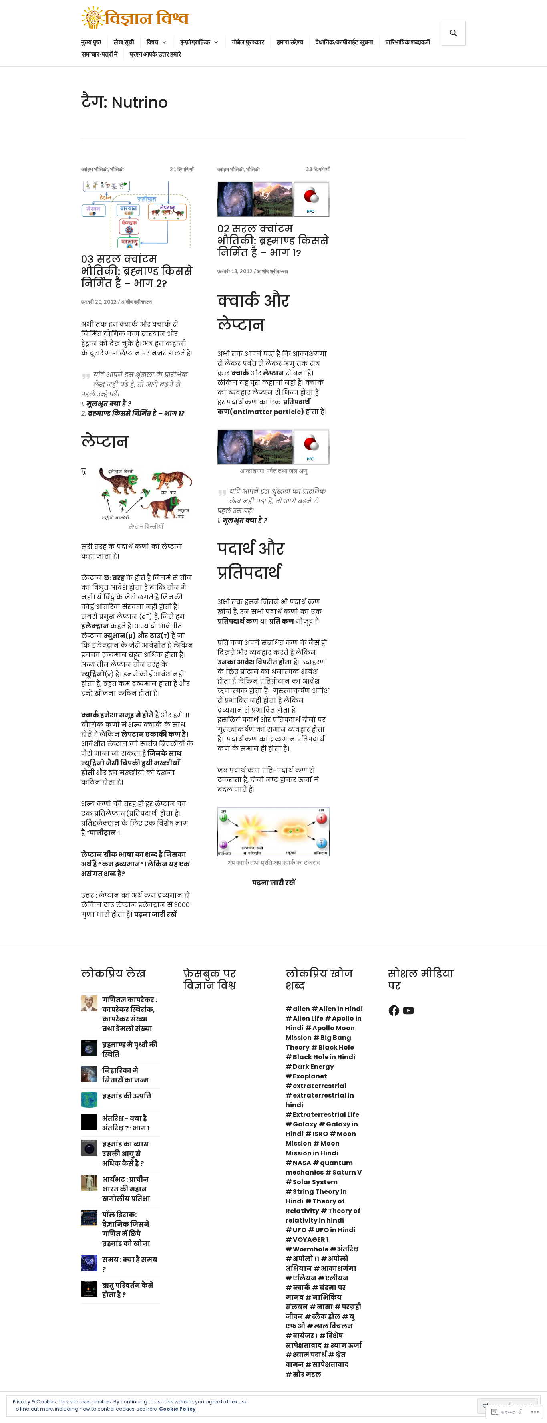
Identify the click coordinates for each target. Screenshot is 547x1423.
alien (301, 1008)
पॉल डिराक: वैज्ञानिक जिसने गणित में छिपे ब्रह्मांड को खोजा (126, 1229)
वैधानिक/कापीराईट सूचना (344, 42)
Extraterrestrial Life (326, 1114)
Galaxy (305, 1124)
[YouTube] (408, 1010)
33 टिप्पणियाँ (318, 169)
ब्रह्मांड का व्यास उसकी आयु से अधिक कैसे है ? (125, 1154)
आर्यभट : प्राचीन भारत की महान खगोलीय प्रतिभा (126, 1189)
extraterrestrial (319, 1085)
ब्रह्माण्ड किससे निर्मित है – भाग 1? (136, 413)
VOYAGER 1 (311, 1239)
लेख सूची (124, 42)
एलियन (304, 1278)
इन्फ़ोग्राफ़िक (195, 42)
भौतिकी (117, 169)
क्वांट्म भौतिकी (94, 169)
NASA (302, 1162)
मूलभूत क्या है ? (108, 403)
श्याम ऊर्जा (346, 1345)
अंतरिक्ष (348, 1249)
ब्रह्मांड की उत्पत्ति (126, 1096)
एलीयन (336, 1278)
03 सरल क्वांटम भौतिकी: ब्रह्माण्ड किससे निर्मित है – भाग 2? (137, 271)
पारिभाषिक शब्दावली (408, 42)
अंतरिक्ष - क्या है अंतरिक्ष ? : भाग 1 (126, 1123)
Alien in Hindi (341, 1008)
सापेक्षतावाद (330, 1364)
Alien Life (308, 1018)
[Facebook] (394, 1010)
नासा (325, 1307)
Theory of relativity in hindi (323, 1215)
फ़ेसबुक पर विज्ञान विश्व (209, 980)
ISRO (320, 1133)
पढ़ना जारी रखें (155, 914)
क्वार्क (301, 1287)
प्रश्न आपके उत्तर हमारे (155, 54)
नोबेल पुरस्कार (248, 42)
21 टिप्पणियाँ (181, 169)
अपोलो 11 (306, 1259)
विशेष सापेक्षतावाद (314, 1340)
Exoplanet (310, 1076)
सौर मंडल (307, 1374)
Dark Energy (313, 1066)
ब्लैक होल (326, 1316)
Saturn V (347, 1172)
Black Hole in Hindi (324, 1057)
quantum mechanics (319, 1167)
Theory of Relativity (315, 1206)
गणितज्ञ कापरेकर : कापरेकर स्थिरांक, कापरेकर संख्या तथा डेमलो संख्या (129, 1014)
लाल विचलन (333, 1326)
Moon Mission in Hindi (313, 1148)
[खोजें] (454, 33)
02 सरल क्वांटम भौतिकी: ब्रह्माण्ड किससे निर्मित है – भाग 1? (273, 241)
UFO (299, 1230)
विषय (152, 42)
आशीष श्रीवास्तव (136, 302)
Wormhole (310, 1249)
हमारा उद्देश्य (290, 42)
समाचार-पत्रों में (99, 54)
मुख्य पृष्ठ (91, 42)
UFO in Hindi (335, 1230)
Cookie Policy (177, 1408)
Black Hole (336, 1047)
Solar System (315, 1182)
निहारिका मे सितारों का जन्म (125, 1075)
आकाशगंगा (338, 1268)
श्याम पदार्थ (309, 1355)
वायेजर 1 (305, 1335)
